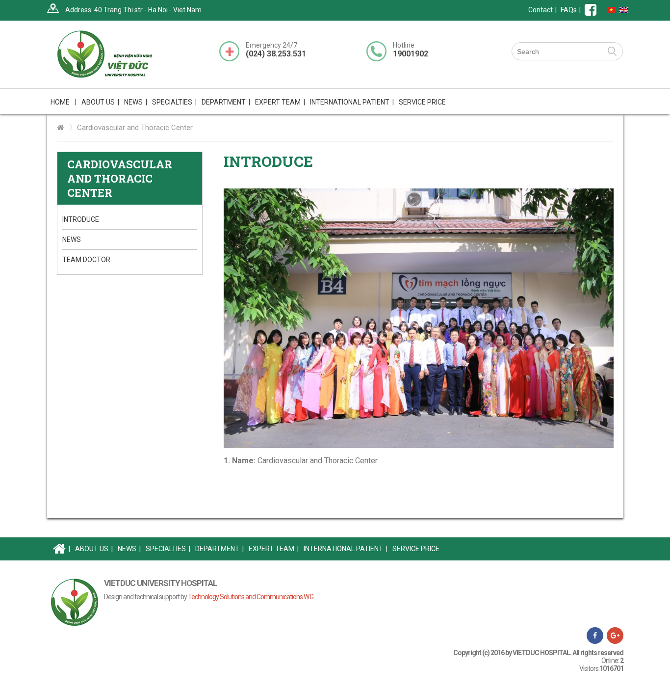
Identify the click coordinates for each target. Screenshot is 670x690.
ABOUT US (94, 549)
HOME (64, 102)
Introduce (80, 219)
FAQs (569, 10)
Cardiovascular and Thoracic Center (135, 127)
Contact (540, 10)
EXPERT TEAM (280, 102)
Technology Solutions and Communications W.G (250, 597)
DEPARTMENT (219, 549)
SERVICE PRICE (422, 102)
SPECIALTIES (168, 549)
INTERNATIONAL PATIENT (352, 102)
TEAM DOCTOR (86, 260)
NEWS (135, 102)
